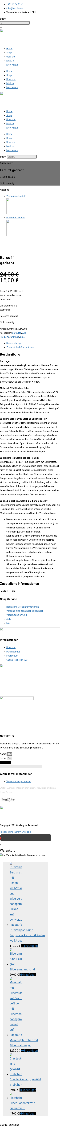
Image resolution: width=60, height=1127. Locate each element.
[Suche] (1, 27)
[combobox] (15, 23)
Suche (3, 156)
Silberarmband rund (22, 969)
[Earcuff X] (14, 213)
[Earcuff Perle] (14, 235)
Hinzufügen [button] (29, 945)
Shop (9, 52)
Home (9, 48)
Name (3, 754)
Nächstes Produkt (15, 217)
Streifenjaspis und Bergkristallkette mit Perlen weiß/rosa (27, 935)
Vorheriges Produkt (16, 196)
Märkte (10, 60)
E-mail (3, 758)
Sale (22, 337)
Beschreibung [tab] (13, 343)
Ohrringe (14, 337)
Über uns (11, 56)
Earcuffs (16, 333)
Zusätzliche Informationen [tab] (20, 347)
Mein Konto (12, 64)
